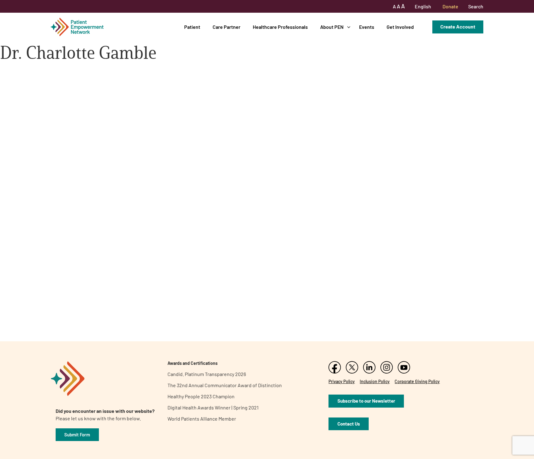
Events (366, 27)
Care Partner (226, 27)
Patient (192, 27)
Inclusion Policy (375, 381)
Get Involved (400, 27)
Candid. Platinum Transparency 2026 (206, 374)
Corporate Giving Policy (417, 381)
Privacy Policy (341, 381)
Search (475, 6)
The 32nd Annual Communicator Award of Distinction (224, 385)
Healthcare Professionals (280, 27)
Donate (450, 6)
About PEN (332, 27)
